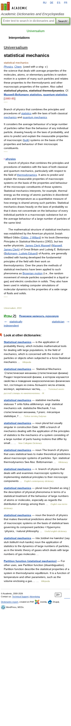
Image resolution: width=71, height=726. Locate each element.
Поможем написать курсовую (39, 316)
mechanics (10, 117)
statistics (26, 113)
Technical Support (20, 596)
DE (51, 3)
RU (44, 3)
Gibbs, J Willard (30, 237)
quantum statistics (55, 94)
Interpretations (19, 37)
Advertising (35, 596)
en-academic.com (14, 6)
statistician (58, 321)
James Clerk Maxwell (38, 245)
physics (10, 158)
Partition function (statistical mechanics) (30, 561)
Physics (8, 66)
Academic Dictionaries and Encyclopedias (32, 14)
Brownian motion (33, 273)
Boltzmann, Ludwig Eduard (21, 253)
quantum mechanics (35, 117)
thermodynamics (27, 174)
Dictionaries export (9, 602)
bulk (26, 140)
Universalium (35, 31)
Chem (18, 66)
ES (58, 3)
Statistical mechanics (17, 342)
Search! (62, 21)
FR (65, 3)
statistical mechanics (17, 368)
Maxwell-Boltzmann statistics (23, 94)
